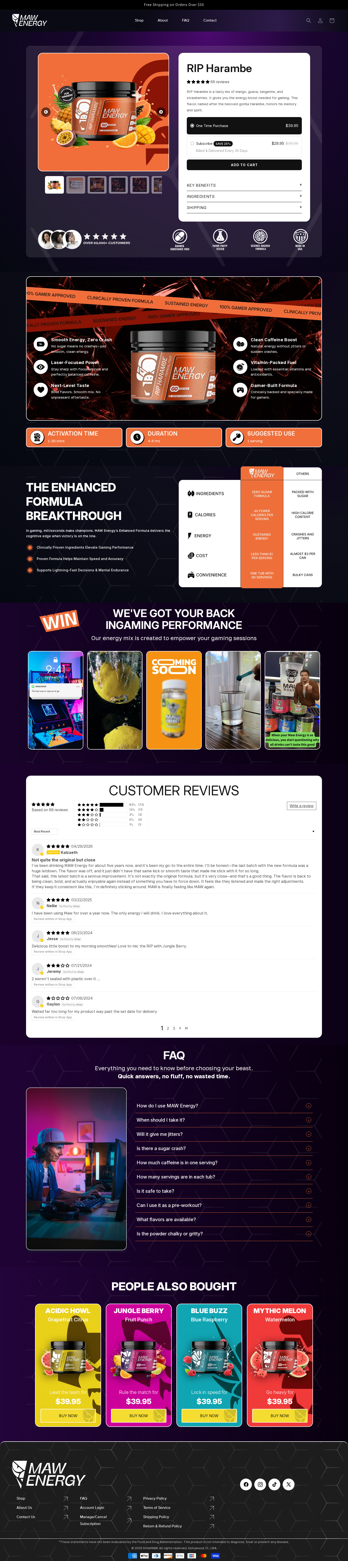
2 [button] (168, 1028)
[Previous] (46, 112)
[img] (58, 846)
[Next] (161, 112)
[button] (308, 20)
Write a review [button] (302, 805)
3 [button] (174, 1028)
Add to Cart (244, 165)
